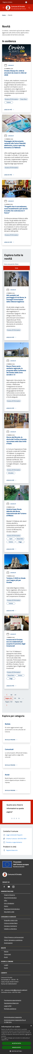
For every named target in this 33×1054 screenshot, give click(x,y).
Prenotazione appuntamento (12, 1000)
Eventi (6, 968)
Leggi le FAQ (7, 1006)
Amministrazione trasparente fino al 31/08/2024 (15, 1021)
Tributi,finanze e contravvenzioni (14, 937)
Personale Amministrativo (12, 909)
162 (18, 702)
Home (4, 15)
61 (15, 695)
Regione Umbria (7, 2)
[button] (16, 1051)
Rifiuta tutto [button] (16, 1047)
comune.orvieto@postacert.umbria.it (15, 990)
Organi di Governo (9, 895)
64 (19, 698)
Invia (16, 268)
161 (8, 702)
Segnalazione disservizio (11, 1003)
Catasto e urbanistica (10, 929)
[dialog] (16, 1039)
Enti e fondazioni (9, 903)
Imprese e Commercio (10, 926)
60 (11, 695)
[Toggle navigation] (3, 7)
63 (15, 698)
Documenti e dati (9, 912)
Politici (6, 906)
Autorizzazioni (8, 943)
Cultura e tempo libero (10, 923)
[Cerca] (29, 8)
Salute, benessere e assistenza (13, 940)
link (7, 1039)
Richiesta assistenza (10, 1009)
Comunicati (11, 65)
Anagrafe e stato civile (10, 920)
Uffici (5, 900)
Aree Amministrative (10, 898)
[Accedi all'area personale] (26, 2)
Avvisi (6, 957)
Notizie (6, 951)
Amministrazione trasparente (13, 1017)
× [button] (31, 1025)
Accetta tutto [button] (16, 1043)
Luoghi (6, 965)
